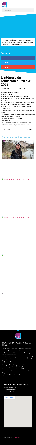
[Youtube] (16, 441)
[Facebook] (13, 441)
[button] (32, 4)
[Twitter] (19, 441)
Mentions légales (19, 437)
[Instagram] (23, 441)
